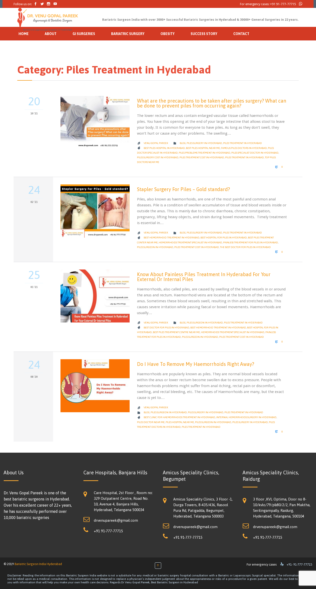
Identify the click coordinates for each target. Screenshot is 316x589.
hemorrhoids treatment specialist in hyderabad (190, 242)
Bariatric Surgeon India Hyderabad (38, 564)
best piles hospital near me (203, 148)
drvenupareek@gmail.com (116, 520)
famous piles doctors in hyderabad (244, 148)
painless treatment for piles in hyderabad (250, 242)
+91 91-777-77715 (283, 4)
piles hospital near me (180, 422)
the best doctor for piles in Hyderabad (245, 247)
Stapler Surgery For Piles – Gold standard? (183, 189)
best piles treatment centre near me (176, 332)
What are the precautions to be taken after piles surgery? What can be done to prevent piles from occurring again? (211, 103)
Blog (183, 143)
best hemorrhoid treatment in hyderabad (171, 237)
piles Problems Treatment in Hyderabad (204, 152)
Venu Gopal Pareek (156, 143)
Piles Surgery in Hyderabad (204, 143)
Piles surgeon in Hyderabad (155, 247)
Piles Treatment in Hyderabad (242, 143)
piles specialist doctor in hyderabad (254, 152)
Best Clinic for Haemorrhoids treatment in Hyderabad (179, 417)
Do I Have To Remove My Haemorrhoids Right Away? (195, 364)
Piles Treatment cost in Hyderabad (201, 157)
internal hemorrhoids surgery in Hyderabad (246, 417)
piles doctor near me (151, 422)
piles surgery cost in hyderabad (157, 157)
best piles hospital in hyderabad (164, 148)
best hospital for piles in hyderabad (223, 237)
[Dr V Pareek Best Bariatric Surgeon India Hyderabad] (47, 17)
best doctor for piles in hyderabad (166, 327)
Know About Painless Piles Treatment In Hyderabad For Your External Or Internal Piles (204, 276)
